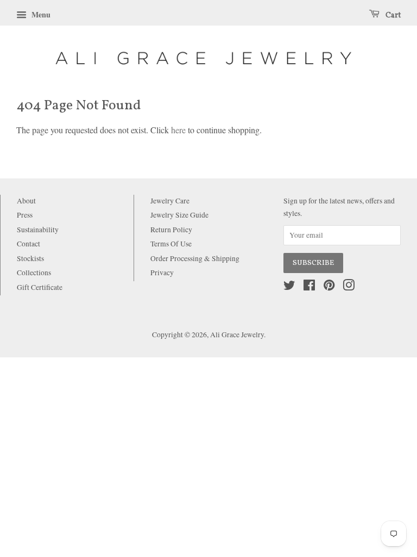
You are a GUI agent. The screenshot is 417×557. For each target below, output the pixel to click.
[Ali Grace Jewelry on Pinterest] (329, 287)
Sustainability (38, 229)
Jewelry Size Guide (179, 215)
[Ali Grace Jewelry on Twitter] (289, 287)
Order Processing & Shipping (194, 258)
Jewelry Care (169, 201)
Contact (28, 244)
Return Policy (171, 229)
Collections (34, 272)
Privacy (162, 272)
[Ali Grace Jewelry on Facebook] (309, 287)
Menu (39, 14)
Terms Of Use (171, 244)
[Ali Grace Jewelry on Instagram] (349, 287)
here (178, 129)
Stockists (30, 258)
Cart (392, 15)
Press (25, 215)
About (26, 201)
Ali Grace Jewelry (237, 334)
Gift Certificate (39, 287)
